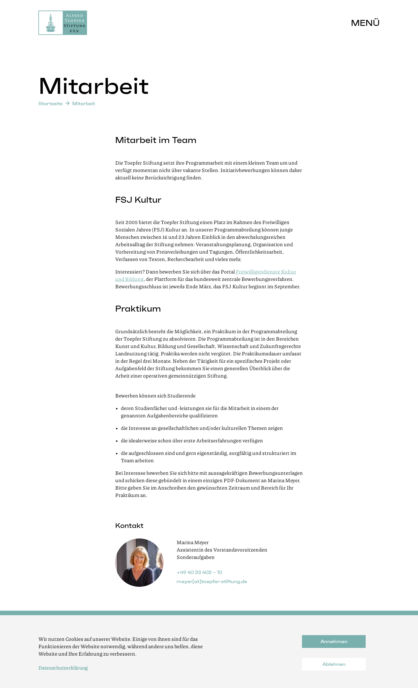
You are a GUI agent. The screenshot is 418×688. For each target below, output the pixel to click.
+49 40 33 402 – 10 (199, 572)
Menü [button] (365, 23)
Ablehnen (333, 664)
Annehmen (333, 641)
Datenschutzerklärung (63, 667)
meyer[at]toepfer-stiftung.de (212, 581)
